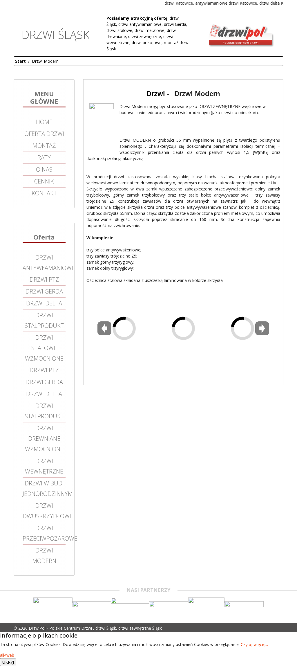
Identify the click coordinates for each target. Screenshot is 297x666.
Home (44, 122)
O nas (44, 169)
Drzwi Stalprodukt (44, 320)
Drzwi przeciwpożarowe (44, 533)
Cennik (44, 181)
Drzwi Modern (44, 555)
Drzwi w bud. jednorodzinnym (44, 488)
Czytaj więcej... (254, 644)
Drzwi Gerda (44, 291)
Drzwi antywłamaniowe (44, 262)
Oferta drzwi (44, 134)
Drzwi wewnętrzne (44, 466)
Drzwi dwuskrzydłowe (44, 511)
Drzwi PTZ (44, 279)
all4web (7, 655)
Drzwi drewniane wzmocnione (44, 438)
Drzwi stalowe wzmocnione (44, 348)
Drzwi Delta (44, 303)
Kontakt (44, 193)
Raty (44, 157)
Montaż (44, 146)
